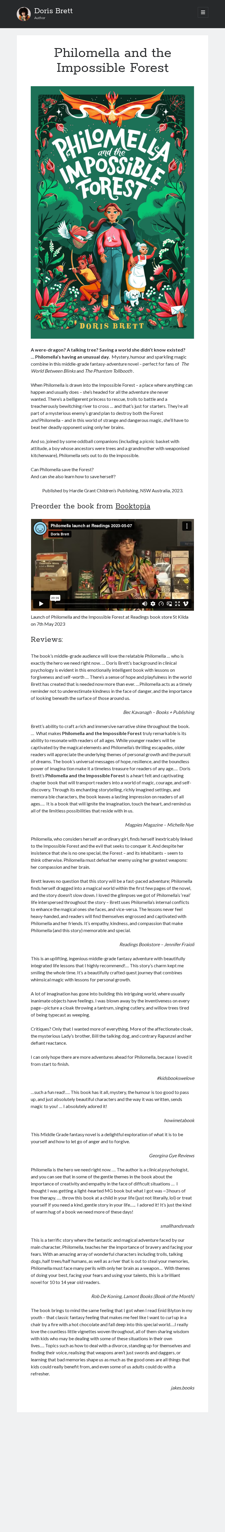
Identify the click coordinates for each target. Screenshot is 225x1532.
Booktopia (132, 506)
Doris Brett (53, 11)
